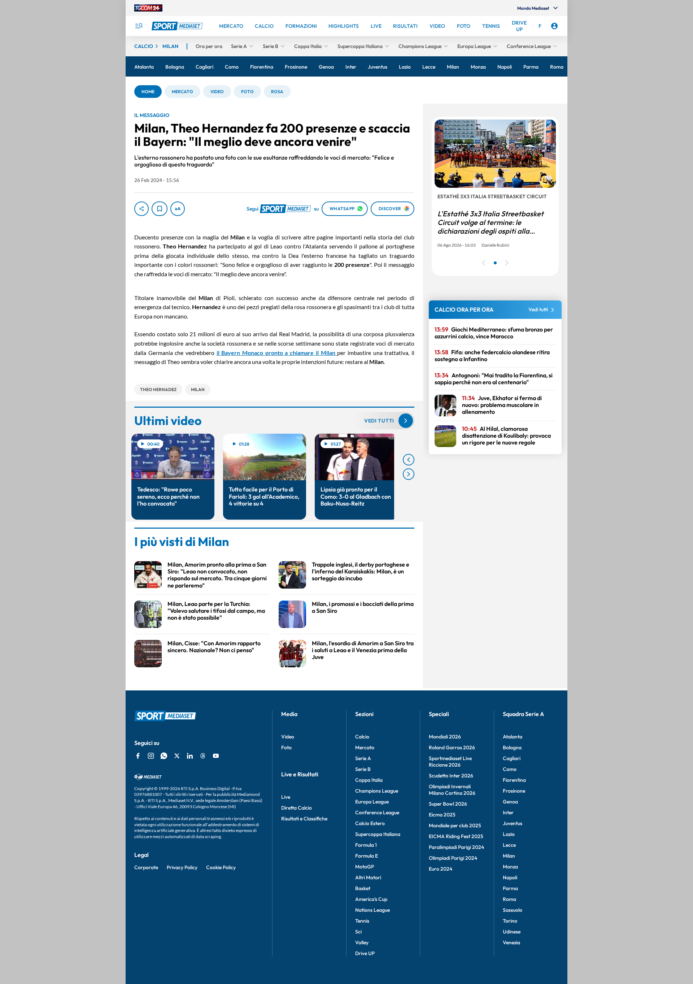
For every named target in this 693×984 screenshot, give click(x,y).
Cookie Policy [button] (221, 867)
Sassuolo (512, 910)
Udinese (511, 931)
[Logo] (178, 26)
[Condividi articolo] (141, 208)
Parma (510, 888)
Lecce (509, 845)
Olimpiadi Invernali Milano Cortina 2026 (452, 789)
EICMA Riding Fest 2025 (456, 836)
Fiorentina (514, 780)
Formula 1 (366, 845)
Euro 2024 (440, 869)
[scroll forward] (408, 474)
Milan (509, 856)
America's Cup (371, 899)
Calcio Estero (370, 823)
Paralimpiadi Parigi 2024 (456, 847)
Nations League (372, 910)
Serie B (363, 769)
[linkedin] (189, 755)
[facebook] (137, 755)
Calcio (362, 736)
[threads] (202, 755)
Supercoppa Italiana (377, 834)
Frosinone (514, 791)
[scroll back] (408, 459)
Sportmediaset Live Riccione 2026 (450, 761)
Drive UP (365, 953)
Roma (509, 899)
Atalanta (512, 736)
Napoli (510, 877)
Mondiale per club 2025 (455, 825)
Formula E (366, 856)
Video (287, 736)
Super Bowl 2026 (448, 804)
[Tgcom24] (148, 8)
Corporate (146, 867)
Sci (358, 931)
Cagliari (511, 758)
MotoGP (364, 866)
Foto (286, 747)
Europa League (372, 801)
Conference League (377, 812)
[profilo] (554, 26)
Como (510, 769)
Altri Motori (368, 877)
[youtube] (215, 755)
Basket (362, 888)
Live (285, 797)
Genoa (510, 801)
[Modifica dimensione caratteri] (177, 208)
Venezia (511, 942)
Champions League (376, 791)
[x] (176, 755)
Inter (508, 812)
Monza (510, 866)
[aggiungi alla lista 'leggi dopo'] (159, 208)
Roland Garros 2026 (452, 747)
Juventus (512, 823)
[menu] (139, 26)
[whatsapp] (163, 755)
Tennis (362, 921)
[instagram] (150, 755)
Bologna (512, 747)
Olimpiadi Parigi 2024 (453, 858)
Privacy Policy (182, 867)
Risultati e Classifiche (304, 818)
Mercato (364, 747)
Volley (362, 942)
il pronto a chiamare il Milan (277, 352)
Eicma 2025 (442, 814)
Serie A (363, 758)
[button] (148, 91)
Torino (510, 921)
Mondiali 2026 (445, 736)
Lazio (509, 834)
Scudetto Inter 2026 (451, 775)
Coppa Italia (369, 780)
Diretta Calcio (296, 808)
